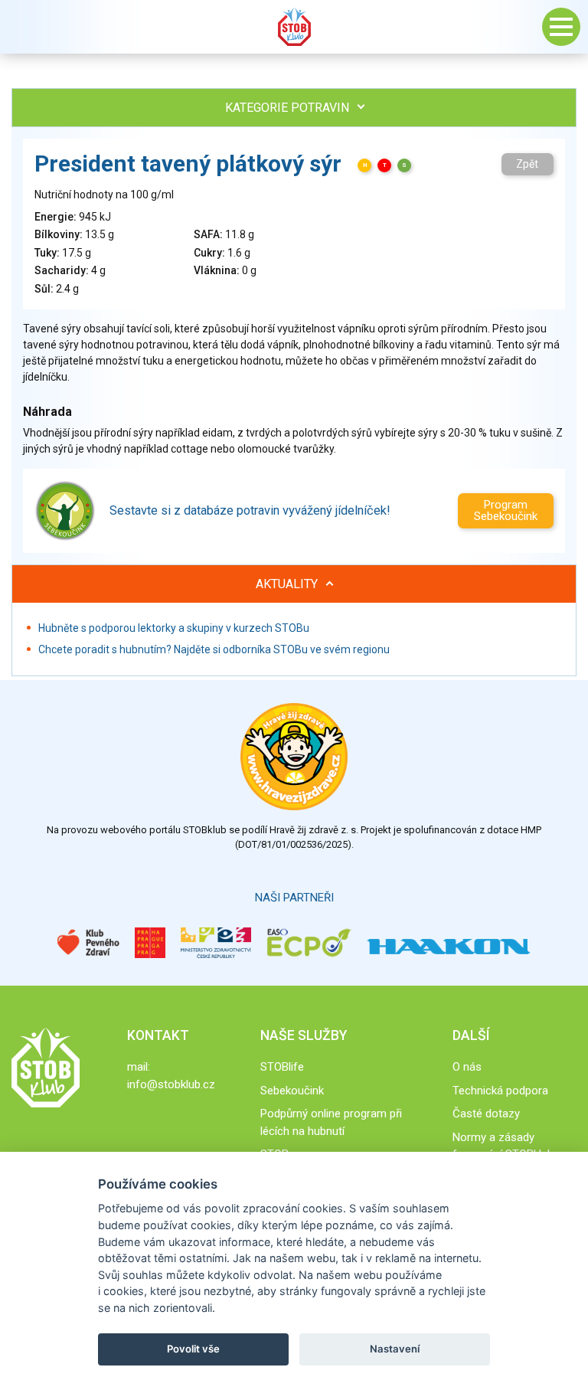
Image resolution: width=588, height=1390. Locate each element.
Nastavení (395, 1349)
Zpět (527, 164)
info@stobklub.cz (171, 1084)
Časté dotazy (486, 1113)
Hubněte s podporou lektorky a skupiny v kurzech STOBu (173, 628)
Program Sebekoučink (505, 510)
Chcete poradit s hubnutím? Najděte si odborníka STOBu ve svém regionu (214, 649)
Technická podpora (500, 1090)
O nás (467, 1067)
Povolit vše (193, 1349)
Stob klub (294, 27)
